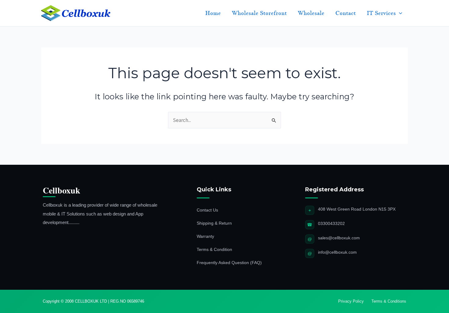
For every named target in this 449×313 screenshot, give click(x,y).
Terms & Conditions (388, 301)
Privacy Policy (351, 301)
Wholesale (311, 13)
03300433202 (331, 223)
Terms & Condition (214, 249)
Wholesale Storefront (259, 13)
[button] (399, 13)
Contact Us (207, 210)
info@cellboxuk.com (337, 252)
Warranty (205, 236)
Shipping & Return (214, 223)
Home (213, 13)
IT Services (381, 13)
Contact (345, 13)
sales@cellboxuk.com (339, 237)
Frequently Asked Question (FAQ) (229, 262)
